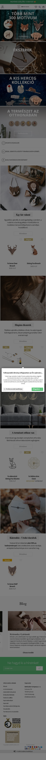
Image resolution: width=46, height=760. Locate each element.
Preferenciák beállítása (14, 389)
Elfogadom (36, 389)
